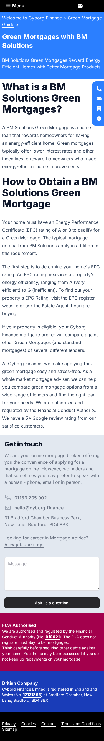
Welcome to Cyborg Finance (32, 18)
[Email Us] (99, 99)
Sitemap (9, 729)
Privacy (9, 723)
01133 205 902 (30, 497)
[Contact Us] (80, 5)
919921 (52, 636)
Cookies (28, 723)
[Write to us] (99, 109)
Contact (48, 723)
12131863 (32, 694)
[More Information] (99, 119)
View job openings (24, 544)
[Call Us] (99, 89)
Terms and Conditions (81, 723)
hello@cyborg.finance (39, 508)
